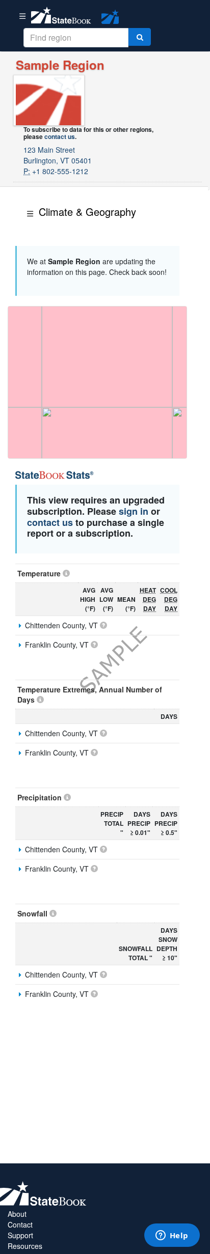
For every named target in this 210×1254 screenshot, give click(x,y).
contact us (59, 136)
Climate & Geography (87, 211)
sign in (133, 511)
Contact (20, 1224)
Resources (25, 1246)
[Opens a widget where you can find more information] (172, 1236)
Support (20, 1235)
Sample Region (60, 64)
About (17, 1214)
